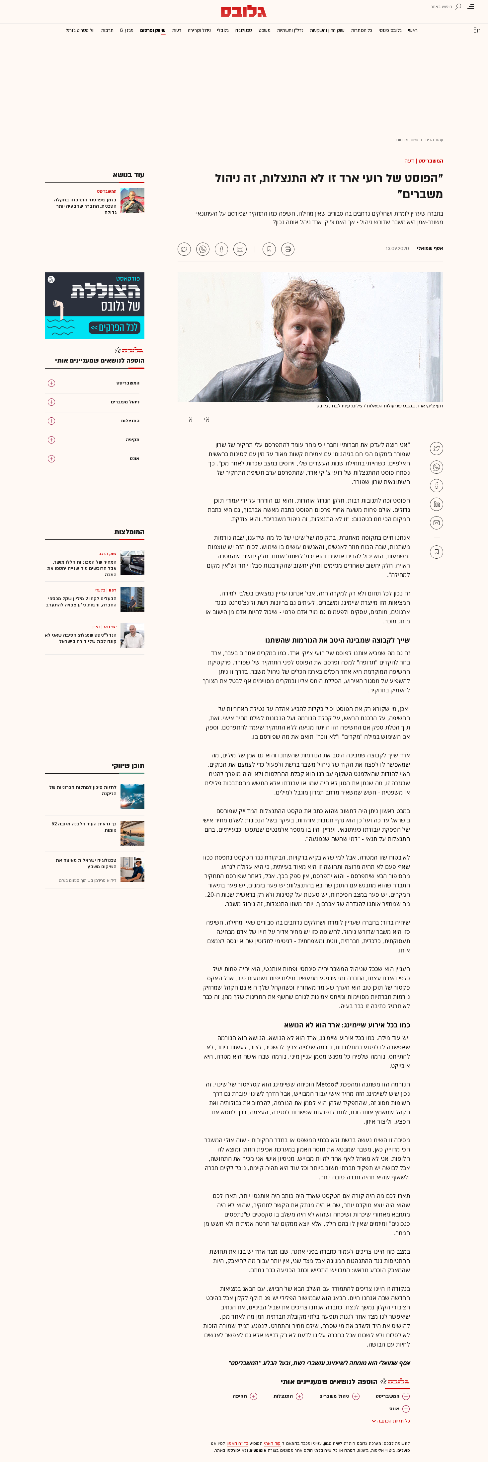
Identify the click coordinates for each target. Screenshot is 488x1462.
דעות (177, 30)
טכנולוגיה (243, 30)
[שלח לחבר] (436, 522)
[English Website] (477, 30)
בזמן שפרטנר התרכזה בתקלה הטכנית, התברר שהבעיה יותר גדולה (85, 206)
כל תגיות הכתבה (393, 1421)
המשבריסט (431, 161)
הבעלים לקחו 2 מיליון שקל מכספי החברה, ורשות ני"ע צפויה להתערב (81, 601)
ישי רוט (110, 626)
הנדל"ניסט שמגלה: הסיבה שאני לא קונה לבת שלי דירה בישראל (81, 638)
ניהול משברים (334, 1396)
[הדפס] (287, 249)
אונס (394, 1409)
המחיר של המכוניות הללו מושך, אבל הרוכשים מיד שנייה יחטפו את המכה (82, 568)
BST (113, 590)
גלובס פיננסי (390, 30)
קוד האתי (272, 1443)
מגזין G (126, 30)
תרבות (107, 30)
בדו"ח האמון (237, 1443)
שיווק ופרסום (152, 30)
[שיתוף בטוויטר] (184, 249)
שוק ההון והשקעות (327, 30)
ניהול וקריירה (199, 30)
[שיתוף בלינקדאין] (436, 504)
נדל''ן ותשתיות (290, 30)
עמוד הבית (434, 140)
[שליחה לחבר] (240, 249)
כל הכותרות (361, 30)
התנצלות (283, 1396)
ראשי (413, 30)
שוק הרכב (108, 553)
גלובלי (222, 30)
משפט (265, 30)
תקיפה (240, 1396)
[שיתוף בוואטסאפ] (202, 249)
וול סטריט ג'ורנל (80, 30)
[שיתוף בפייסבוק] (221, 249)
